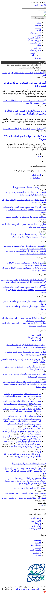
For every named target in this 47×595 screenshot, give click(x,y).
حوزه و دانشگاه (34, 40)
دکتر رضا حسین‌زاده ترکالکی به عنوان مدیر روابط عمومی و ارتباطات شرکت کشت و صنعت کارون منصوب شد (24, 384)
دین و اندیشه (35, 43)
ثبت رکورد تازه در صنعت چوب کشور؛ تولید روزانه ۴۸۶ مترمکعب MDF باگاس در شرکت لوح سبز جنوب (24, 209)
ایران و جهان (35, 340)
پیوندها (38, 523)
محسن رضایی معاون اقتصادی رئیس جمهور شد (25, 493)
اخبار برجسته (35, 528)
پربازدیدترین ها (34, 337)
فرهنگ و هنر (35, 33)
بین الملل (37, 48)
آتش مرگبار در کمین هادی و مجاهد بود (29, 488)
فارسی (42, 5)
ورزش (38, 35)
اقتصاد (38, 30)
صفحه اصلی (35, 518)
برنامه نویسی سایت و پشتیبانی (28, 589)
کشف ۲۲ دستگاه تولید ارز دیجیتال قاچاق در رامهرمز (23, 498)
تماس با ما (36, 526)
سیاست (37, 25)
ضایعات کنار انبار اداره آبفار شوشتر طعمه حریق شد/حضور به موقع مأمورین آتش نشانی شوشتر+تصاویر (21, 431)
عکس (33, 53)
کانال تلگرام (35, 178)
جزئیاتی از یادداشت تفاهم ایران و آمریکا (29, 463)
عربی (36, 5)
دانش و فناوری (34, 38)
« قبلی (38, 156)
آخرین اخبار (36, 335)
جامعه (38, 28)
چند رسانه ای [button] (35, 50)
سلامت (37, 45)
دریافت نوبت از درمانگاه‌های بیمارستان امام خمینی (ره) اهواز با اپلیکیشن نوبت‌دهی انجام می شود (22, 403)
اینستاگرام (36, 175)
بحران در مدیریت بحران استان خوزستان (29, 187)
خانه (39, 23)
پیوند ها (38, 58)
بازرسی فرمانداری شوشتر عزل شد (25, 446)
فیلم (34, 55)
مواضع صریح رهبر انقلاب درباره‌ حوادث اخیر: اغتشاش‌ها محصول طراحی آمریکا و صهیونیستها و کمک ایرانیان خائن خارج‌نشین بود (25, 480)
